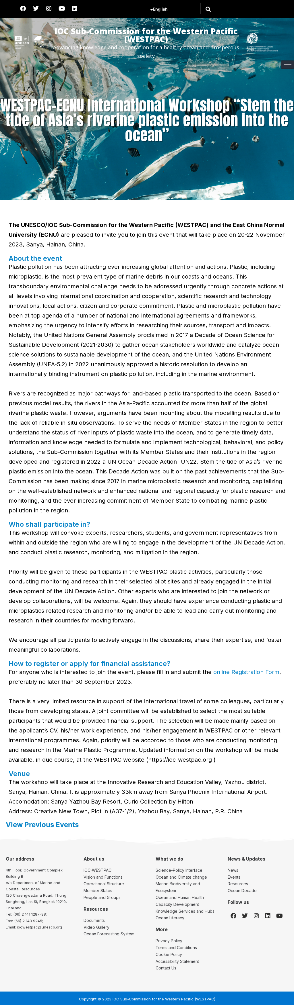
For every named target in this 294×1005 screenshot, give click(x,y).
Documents (94, 920)
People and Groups (102, 897)
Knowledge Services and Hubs (185, 911)
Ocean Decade (242, 890)
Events (234, 877)
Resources (238, 883)
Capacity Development (177, 904)
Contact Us (166, 967)
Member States (98, 890)
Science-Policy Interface (179, 870)
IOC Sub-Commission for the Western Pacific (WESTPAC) (146, 35)
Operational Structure (104, 883)
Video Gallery (96, 927)
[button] (208, 9)
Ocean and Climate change (181, 877)
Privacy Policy (169, 940)
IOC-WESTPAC (97, 870)
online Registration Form (246, 672)
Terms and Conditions (176, 947)
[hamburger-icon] (287, 64)
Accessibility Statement (177, 961)
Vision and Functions (103, 877)
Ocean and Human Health (180, 897)
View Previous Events (42, 824)
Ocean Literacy (170, 917)
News (233, 870)
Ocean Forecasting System (109, 933)
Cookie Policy (169, 954)
